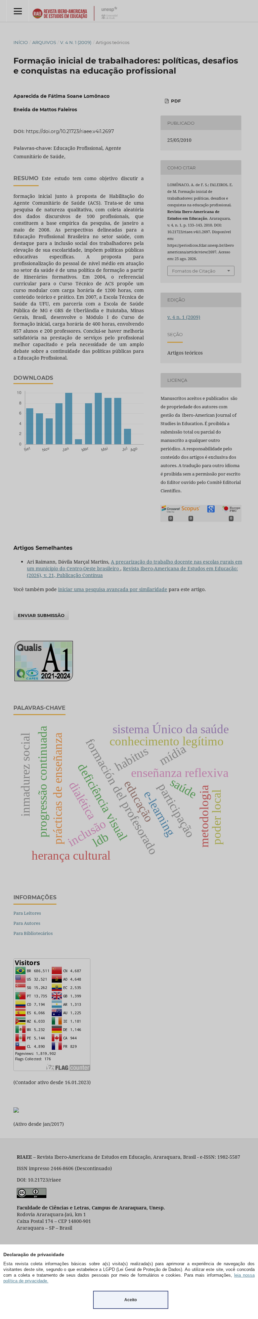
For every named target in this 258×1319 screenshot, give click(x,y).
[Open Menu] (18, 11)
